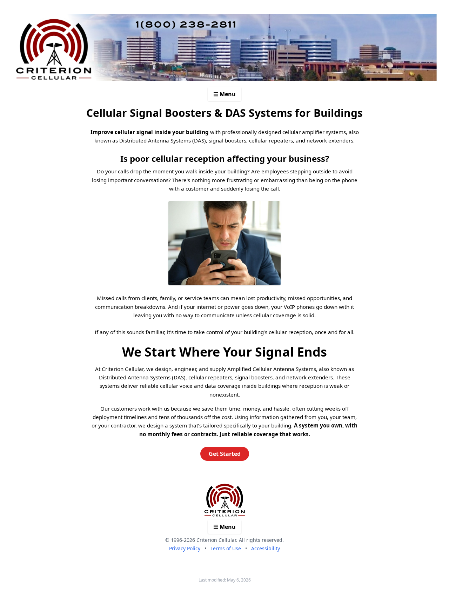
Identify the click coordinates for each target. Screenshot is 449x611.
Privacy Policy (184, 548)
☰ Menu (224, 94)
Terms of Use (225, 548)
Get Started (225, 454)
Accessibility (265, 548)
